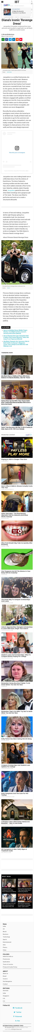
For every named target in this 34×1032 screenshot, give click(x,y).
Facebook (18, 1008)
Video (4, 950)
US (4, 929)
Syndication (6, 961)
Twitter (18, 1012)
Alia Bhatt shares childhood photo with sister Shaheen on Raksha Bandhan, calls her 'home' (15, 376)
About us (5, 973)
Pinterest (18, 1016)
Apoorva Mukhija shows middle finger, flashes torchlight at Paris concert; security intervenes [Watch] (15, 331)
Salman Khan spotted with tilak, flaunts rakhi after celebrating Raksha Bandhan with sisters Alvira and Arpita (16, 402)
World (4, 931)
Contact (5, 984)
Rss (18, 1021)
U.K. (4, 998)
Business (5, 934)
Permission (6, 959)
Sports (5, 939)
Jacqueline (11, 190)
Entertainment (7, 942)
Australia (5, 990)
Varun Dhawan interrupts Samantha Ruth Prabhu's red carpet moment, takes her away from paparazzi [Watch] (16, 337)
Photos (5, 947)
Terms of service (8, 964)
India (4, 926)
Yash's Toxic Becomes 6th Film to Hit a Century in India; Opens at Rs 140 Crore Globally (16, 428)
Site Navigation (7, 981)
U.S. (4, 1001)
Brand (4, 976)
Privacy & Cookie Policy (10, 967)
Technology (6, 937)
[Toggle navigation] (2, 2)
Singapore (6, 995)
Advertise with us (8, 956)
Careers (5, 978)
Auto (4, 944)
